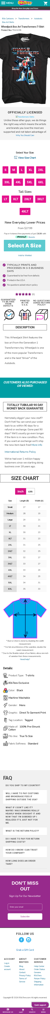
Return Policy (39, 978)
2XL (40, 170)
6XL (41, 182)
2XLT (27, 199)
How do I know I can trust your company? (22, 851)
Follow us (25, 934)
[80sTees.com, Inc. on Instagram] (29, 940)
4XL (18, 182)
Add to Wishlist (25, 255)
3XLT (40, 199)
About (21, 969)
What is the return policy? (22, 831)
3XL (7, 182)
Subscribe (25, 916)
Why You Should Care (25, 135)
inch (21, 491)
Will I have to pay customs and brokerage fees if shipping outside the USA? (22, 796)
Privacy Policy (25, 975)
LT (5, 199)
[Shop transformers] (25, 116)
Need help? (25, 659)
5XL (29, 182)
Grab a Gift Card (25, 950)
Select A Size (24, 245)
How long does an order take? (21, 862)
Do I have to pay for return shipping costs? (22, 840)
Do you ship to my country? (23, 785)
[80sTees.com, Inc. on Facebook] (21, 940)
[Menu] (3, 4)
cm (30, 491)
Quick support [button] (40, 1005)
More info (36, 445)
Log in (6, 963)
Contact (22, 972)
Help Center (39, 966)
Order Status (39, 969)
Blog (21, 966)
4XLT (25, 211)
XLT (15, 199)
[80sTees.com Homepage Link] (25, 4)
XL (30, 170)
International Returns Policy (20, 452)
